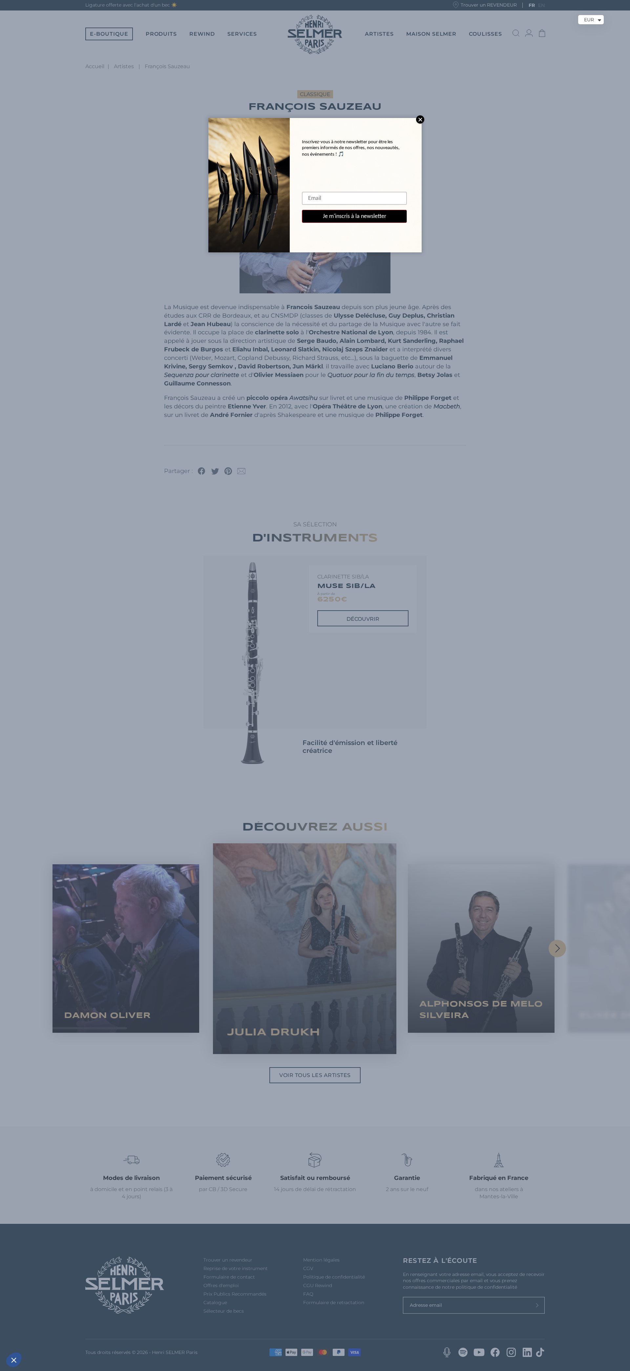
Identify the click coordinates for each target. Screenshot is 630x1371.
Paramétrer (75, 1338)
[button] (14, 1360)
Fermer (29, 1338)
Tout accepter (121, 1338)
